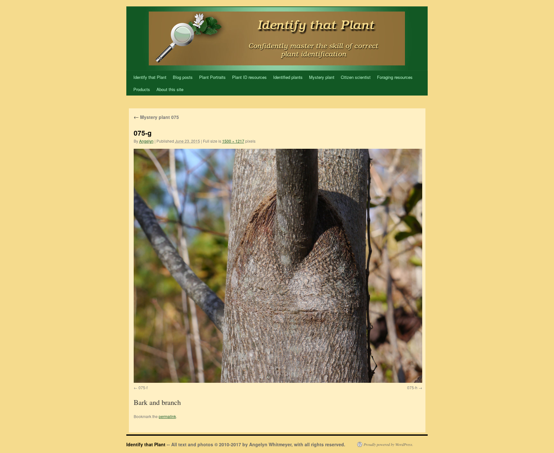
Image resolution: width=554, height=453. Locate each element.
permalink (167, 416)
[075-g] (278, 266)
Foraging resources (395, 77)
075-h (412, 387)
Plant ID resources (249, 77)
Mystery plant (321, 77)
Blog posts (183, 77)
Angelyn (146, 141)
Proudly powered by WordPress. (388, 444)
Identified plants (288, 77)
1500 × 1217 (233, 141)
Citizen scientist (356, 77)
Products (141, 89)
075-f (142, 387)
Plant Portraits (212, 77)
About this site (169, 89)
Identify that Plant (149, 77)
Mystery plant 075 (156, 117)
